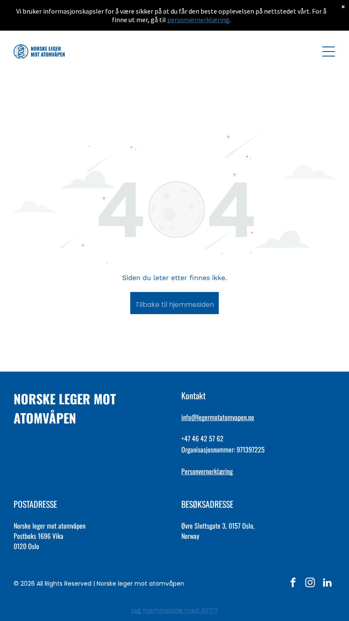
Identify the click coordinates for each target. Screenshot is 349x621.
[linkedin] (327, 583)
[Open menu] (328, 51)
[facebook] (293, 583)
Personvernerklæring (207, 471)
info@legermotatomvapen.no (217, 417)
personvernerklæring (198, 19)
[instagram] (310, 583)
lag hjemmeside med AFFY (174, 610)
